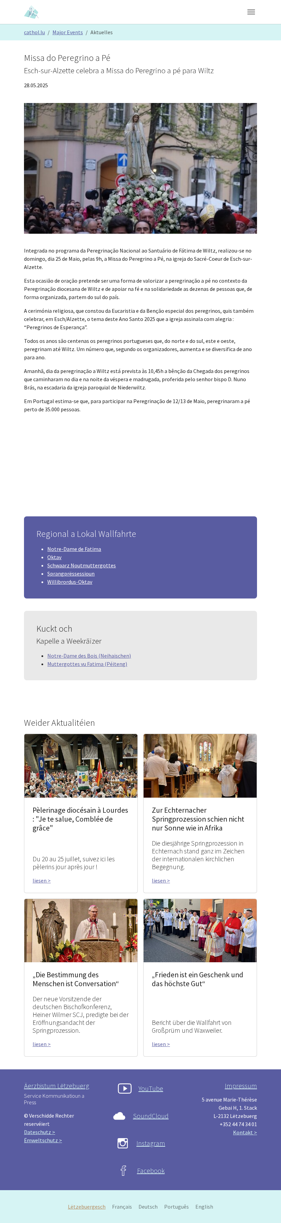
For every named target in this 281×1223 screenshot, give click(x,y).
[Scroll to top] (266, 1208)
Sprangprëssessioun (71, 573)
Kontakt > (245, 1132)
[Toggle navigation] (251, 12)
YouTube (150, 1088)
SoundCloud (151, 1115)
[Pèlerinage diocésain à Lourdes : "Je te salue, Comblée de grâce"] (80, 765)
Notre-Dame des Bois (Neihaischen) (89, 655)
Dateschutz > (39, 1132)
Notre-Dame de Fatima (74, 548)
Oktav (54, 557)
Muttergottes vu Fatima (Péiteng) (87, 663)
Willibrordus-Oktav (69, 581)
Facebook (151, 1170)
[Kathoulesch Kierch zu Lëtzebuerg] (32, 11)
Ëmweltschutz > (43, 1140)
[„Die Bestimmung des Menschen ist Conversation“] (80, 929)
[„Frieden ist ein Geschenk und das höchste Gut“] (200, 929)
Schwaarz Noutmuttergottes (81, 565)
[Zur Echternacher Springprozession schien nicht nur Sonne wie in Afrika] (200, 765)
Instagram (150, 1143)
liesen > (42, 880)
